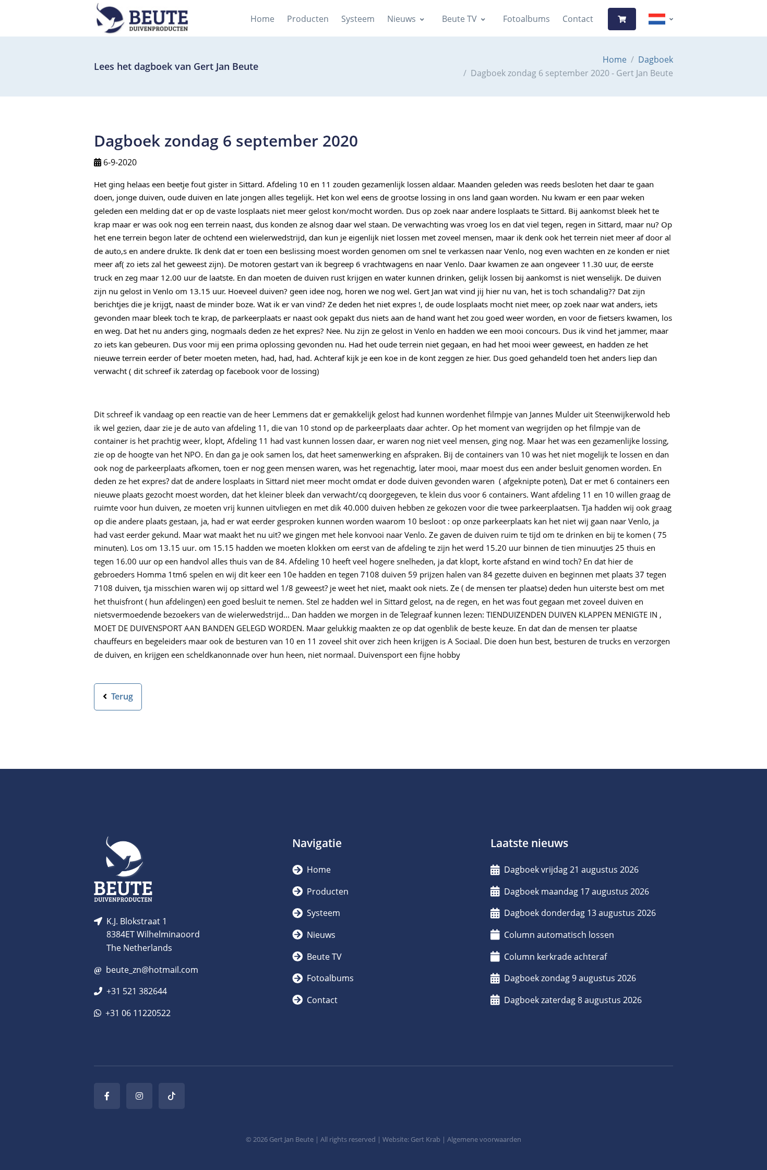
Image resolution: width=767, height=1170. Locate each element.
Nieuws (401, 19)
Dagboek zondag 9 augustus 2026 (570, 978)
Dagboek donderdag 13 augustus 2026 (580, 913)
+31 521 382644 (136, 991)
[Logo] (142, 19)
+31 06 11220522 (138, 1013)
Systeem (358, 19)
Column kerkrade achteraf (555, 956)
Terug (121, 696)
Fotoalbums (526, 19)
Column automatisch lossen (559, 934)
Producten (308, 19)
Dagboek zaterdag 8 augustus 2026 (573, 1000)
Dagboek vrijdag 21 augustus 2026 (571, 869)
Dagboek (655, 59)
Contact (577, 19)
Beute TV (459, 19)
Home (262, 19)
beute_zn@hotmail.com (152, 969)
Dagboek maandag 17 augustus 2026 (576, 891)
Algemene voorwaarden (484, 1139)
